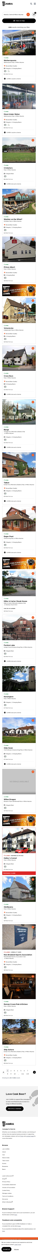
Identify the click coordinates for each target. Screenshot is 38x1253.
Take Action (5, 1160)
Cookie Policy (6, 1190)
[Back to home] (7, 3)
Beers (4, 1169)
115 (27, 1074)
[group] (19, 42)
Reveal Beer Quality (11, 66)
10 (14, 1074)
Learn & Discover (7, 1176)
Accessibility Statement (9, 1184)
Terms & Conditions (7, 1196)
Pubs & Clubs (6, 1157)
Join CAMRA (6, 1149)
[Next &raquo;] (34, 1072)
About (4, 1152)
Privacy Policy (6, 1181)
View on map (20, 21)
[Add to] (33, 32)
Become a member (14, 1108)
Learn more (17, 1244)
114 (22, 1074)
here (15, 1214)
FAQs (21, 1136)
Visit (3, 1154)
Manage (16, 1249)
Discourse (5, 1199)
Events (4, 1163)
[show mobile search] (31, 4)
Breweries (5, 1166)
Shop (3, 1178)
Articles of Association (8, 1187)
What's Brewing (7, 1202)
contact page (30, 1136)
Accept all (6, 1249)
